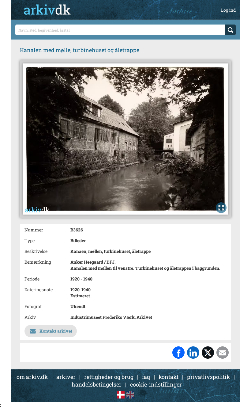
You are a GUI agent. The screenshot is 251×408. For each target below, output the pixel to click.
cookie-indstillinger (156, 384)
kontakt (168, 376)
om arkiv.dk (32, 376)
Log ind (228, 10)
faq (146, 376)
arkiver (66, 376)
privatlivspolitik (208, 376)
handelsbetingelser (97, 384)
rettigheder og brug (108, 376)
